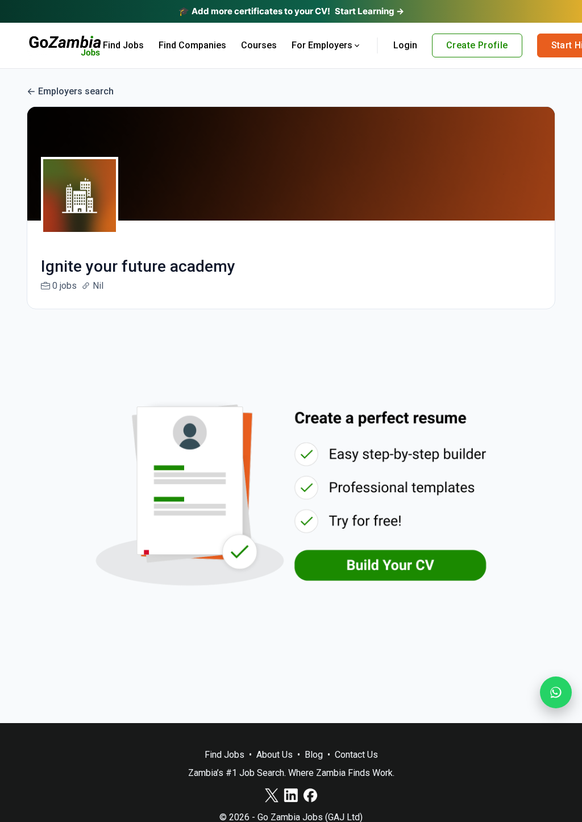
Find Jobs (123, 45)
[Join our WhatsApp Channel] (556, 692)
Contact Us (356, 754)
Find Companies (192, 45)
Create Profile (477, 45)
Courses (259, 45)
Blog (314, 754)
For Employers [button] (322, 45)
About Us (274, 754)
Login (405, 45)
